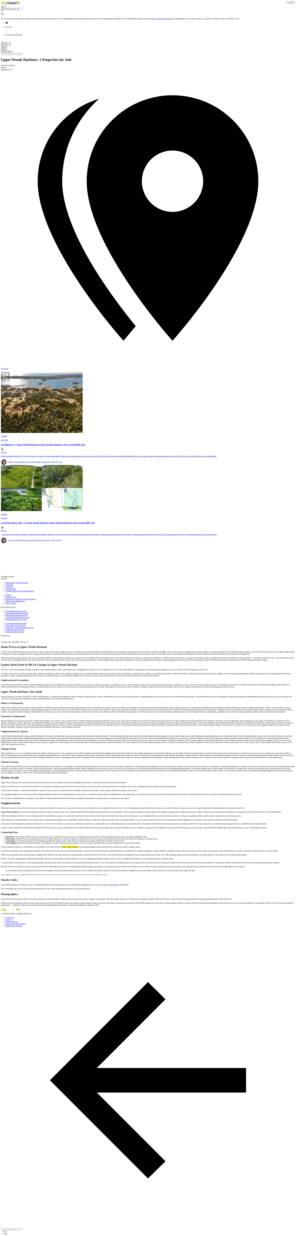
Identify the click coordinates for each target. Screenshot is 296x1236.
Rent (5, 1234)
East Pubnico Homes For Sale (16, 615)
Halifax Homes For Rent (15, 632)
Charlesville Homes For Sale (16, 611)
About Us (9, 920)
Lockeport (9, 587)
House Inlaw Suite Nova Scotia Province (20, 599)
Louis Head (113, 885)
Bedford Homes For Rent (15, 630)
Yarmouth (9, 585)
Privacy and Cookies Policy (16, 924)
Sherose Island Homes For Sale (17, 613)
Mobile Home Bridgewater (15, 601)
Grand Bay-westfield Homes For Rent (19, 628)
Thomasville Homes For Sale (16, 619)
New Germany (11, 603)
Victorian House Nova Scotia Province (20, 591)
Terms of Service (12, 922)
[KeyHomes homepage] (148, 910)
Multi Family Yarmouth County (17, 583)
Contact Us (10, 918)
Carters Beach (11, 589)
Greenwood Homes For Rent (16, 623)
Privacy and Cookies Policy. (161, 19)
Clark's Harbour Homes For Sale (17, 617)
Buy (5, 1232)
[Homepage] (148, 3)
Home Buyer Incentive (14, 926)
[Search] (2, 11)
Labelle (8, 595)
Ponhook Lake (11, 597)
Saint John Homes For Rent (16, 626)
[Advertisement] (70, 559)
